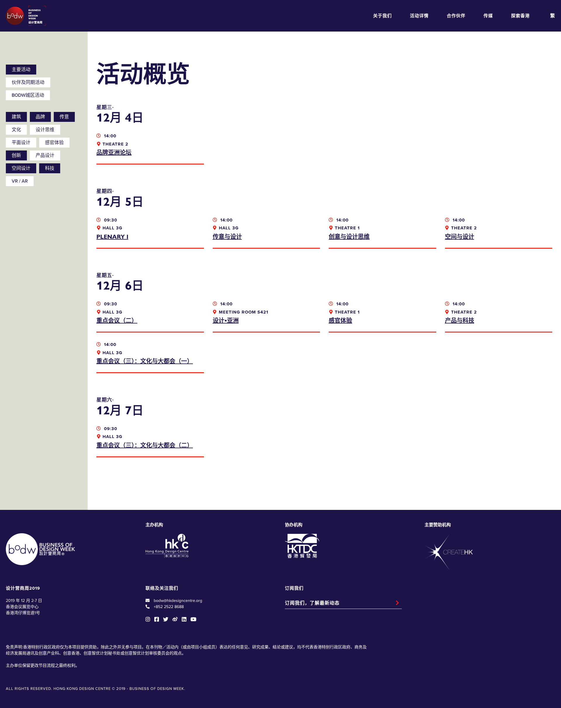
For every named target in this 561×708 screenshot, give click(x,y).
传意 (64, 117)
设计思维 (45, 130)
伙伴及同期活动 (28, 82)
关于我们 (382, 15)
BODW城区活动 (28, 95)
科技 (49, 168)
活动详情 (419, 15)
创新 (16, 155)
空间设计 (21, 168)
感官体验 (54, 143)
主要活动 (21, 69)
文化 (16, 130)
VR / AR (20, 181)
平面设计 (21, 143)
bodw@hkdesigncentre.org (178, 600)
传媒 (488, 15)
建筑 (16, 117)
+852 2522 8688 (169, 606)
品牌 (40, 117)
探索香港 (520, 15)
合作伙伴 (456, 15)
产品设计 (45, 155)
